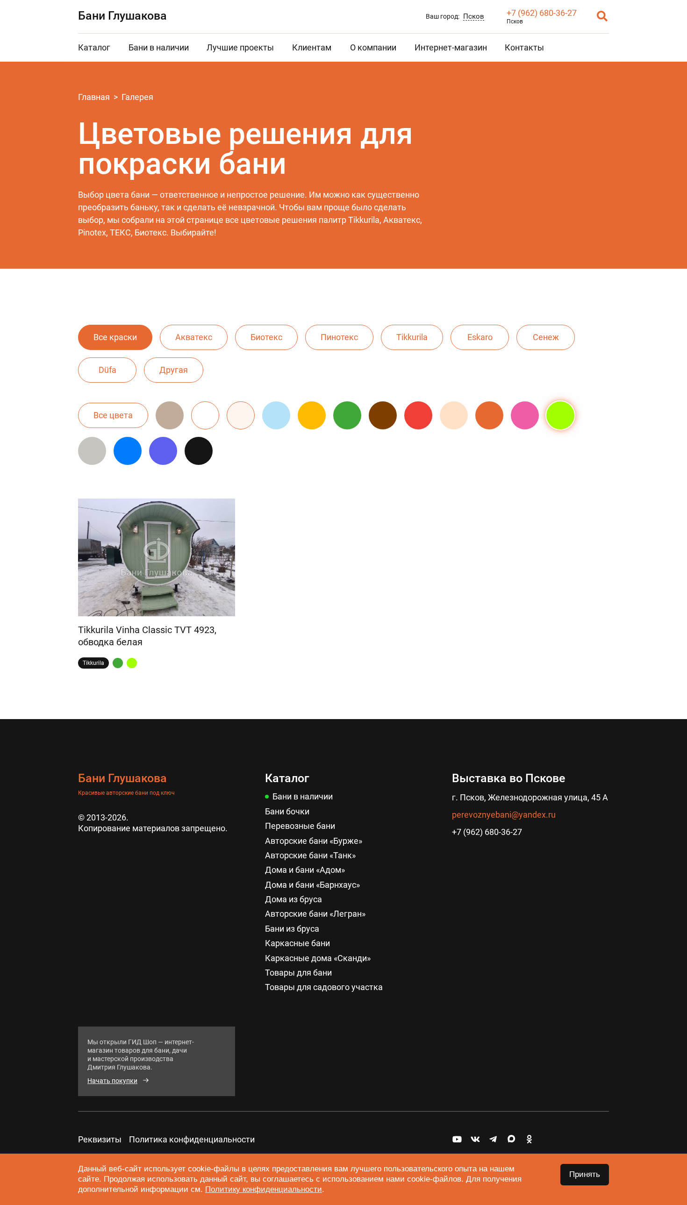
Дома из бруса (293, 899)
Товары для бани (298, 972)
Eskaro (480, 337)
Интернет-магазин (451, 47)
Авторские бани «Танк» (310, 855)
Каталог (94, 47)
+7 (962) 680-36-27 (542, 13)
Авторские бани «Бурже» (313, 841)
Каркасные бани (297, 943)
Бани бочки (287, 811)
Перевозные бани (300, 826)
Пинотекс (339, 337)
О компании (373, 47)
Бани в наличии (159, 47)
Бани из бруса (292, 929)
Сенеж (546, 337)
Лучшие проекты (240, 47)
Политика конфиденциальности (192, 1139)
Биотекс (266, 337)
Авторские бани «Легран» (315, 914)
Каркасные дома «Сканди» (318, 958)
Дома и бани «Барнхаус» (312, 885)
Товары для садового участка (324, 987)
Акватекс (193, 337)
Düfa (107, 370)
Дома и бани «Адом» (305, 870)
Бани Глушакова (122, 15)
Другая (173, 370)
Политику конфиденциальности (263, 1189)
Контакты (524, 47)
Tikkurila (412, 337)
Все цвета (113, 415)
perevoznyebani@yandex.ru (504, 815)
